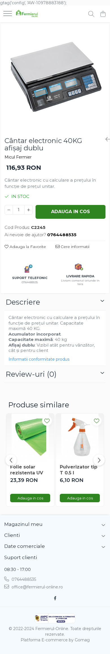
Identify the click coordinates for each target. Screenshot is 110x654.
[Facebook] (55, 598)
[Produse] (7, 14)
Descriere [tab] (23, 302)
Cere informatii (74, 246)
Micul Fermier (18, 157)
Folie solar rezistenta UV (26, 470)
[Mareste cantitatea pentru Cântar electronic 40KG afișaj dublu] (28, 210)
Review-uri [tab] (31, 374)
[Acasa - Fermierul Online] (27, 14)
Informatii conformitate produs (38, 359)
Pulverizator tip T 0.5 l (78, 470)
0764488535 (23, 579)
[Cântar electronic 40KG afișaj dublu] (55, 77)
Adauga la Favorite (27, 246)
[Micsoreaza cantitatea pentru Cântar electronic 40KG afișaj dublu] (9, 210)
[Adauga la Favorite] (47, 421)
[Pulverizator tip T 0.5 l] (80, 437)
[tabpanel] (55, 77)
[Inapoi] (105, 139)
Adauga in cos (70, 211)
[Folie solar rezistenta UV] (30, 437)
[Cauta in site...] (91, 14)
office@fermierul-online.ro (36, 587)
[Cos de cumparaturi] (103, 14)
